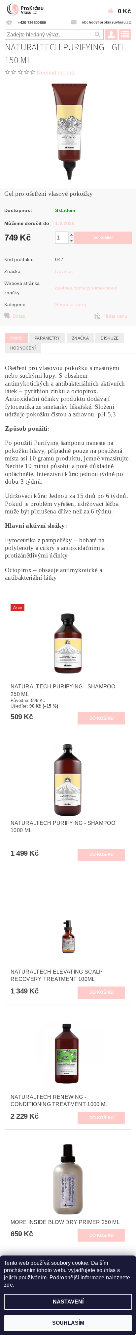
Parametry (47, 338)
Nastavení (68, 1302)
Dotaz (19, 316)
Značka (80, 338)
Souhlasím (68, 1323)
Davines (64, 271)
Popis (16, 338)
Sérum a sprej (70, 304)
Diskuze (110, 338)
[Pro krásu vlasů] (27, 8)
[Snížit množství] (71, 241)
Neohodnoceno (56, 73)
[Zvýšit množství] (71, 235)
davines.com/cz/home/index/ (86, 288)
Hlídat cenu (114, 316)
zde (8, 1285)
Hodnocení (23, 348)
